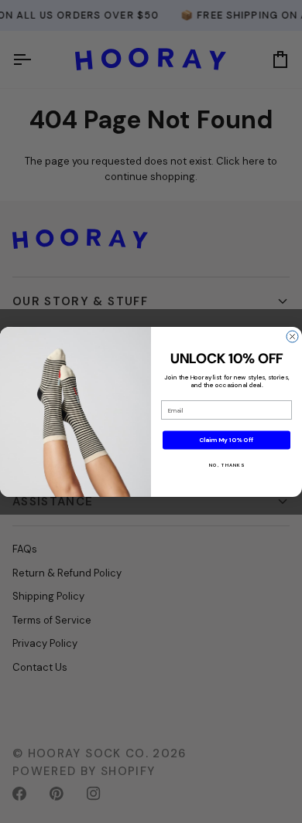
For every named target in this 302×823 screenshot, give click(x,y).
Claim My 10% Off (226, 440)
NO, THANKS (226, 464)
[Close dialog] (292, 336)
